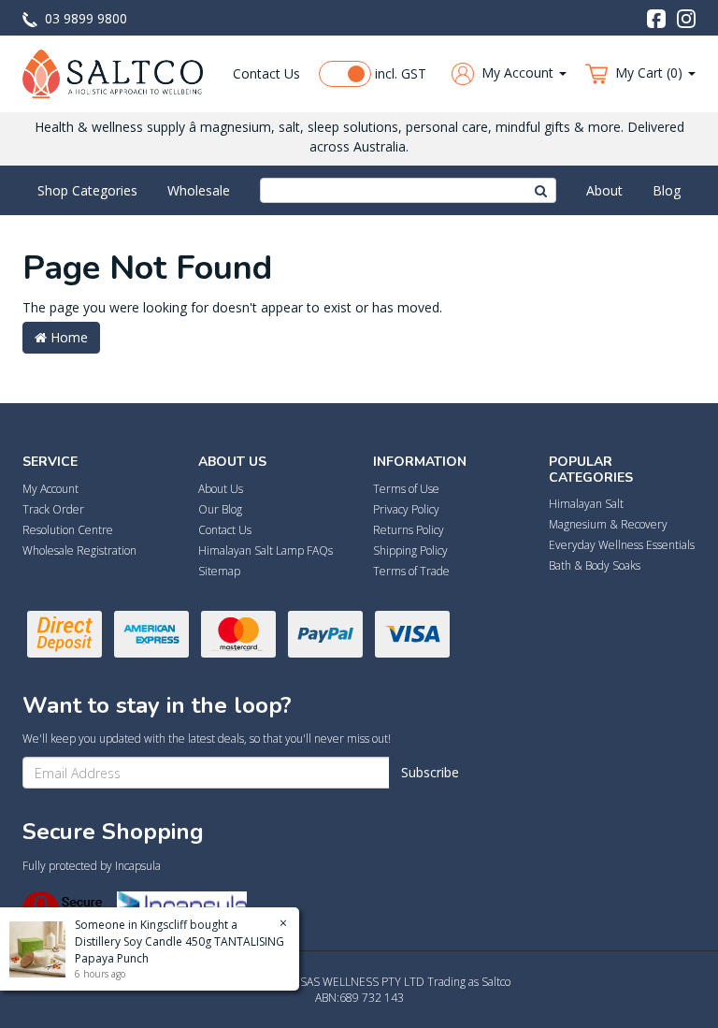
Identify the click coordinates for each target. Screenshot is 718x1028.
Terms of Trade (411, 571)
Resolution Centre (67, 530)
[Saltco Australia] (112, 72)
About (604, 190)
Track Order (53, 509)
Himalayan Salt (586, 504)
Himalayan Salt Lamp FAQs (265, 550)
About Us (220, 489)
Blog (667, 190)
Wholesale (198, 190)
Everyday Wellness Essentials (622, 545)
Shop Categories (87, 190)
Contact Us (266, 73)
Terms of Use (406, 489)
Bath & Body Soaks (594, 565)
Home (67, 337)
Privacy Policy (406, 509)
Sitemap (219, 571)
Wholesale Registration (79, 550)
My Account (50, 489)
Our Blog (220, 509)
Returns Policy (408, 530)
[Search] (541, 190)
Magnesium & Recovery (608, 524)
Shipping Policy (410, 550)
